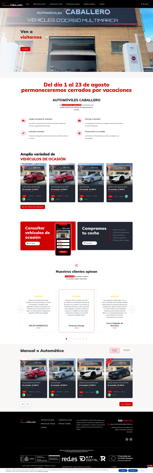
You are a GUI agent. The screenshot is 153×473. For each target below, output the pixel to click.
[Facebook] (127, 439)
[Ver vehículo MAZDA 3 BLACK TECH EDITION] (119, 378)
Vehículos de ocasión (39, 4)
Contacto (102, 4)
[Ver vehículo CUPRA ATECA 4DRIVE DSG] (33, 182)
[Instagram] (131, 439)
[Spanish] (151, 465)
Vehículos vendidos (89, 4)
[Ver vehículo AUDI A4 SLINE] (91, 182)
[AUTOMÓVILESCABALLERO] (76, 40)
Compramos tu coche (56, 4)
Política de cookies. (43, 471)
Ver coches (26, 49)
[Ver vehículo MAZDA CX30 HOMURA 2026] (119, 182)
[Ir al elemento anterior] (22, 404)
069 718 (125, 420)
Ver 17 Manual (126, 404)
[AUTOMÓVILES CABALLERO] (12, 4)
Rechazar (132, 470)
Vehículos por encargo (73, 4)
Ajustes (143, 470)
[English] (148, 465)
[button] (66, 338)
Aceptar (123, 470)
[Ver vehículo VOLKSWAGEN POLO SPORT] (62, 182)
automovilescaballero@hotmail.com (121, 424)
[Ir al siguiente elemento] (27, 404)
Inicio (27, 4)
